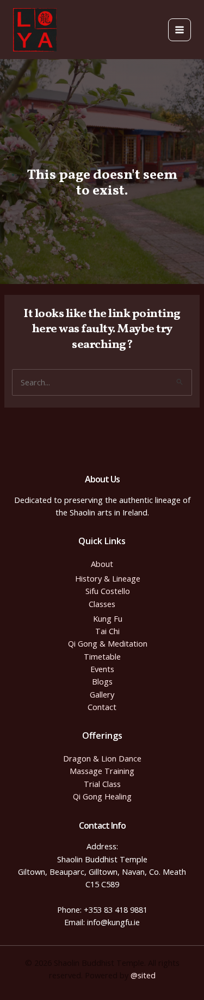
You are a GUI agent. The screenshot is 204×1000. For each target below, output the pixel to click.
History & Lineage (107, 578)
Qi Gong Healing (102, 796)
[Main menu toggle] (179, 29)
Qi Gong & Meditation (107, 643)
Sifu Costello (107, 590)
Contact (102, 706)
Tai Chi (107, 630)
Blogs (102, 681)
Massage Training (102, 770)
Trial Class (102, 783)
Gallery (102, 694)
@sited (143, 975)
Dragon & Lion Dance (102, 758)
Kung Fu (107, 618)
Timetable (102, 656)
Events (102, 668)
